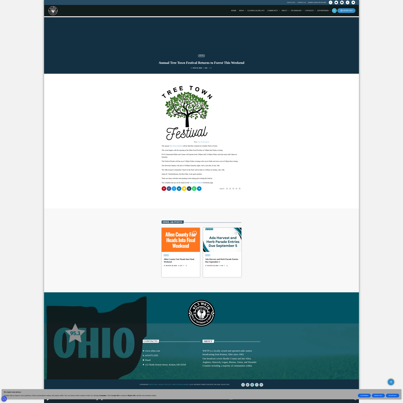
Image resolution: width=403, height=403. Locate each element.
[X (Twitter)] (330, 2)
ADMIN (186, 384)
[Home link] (53, 10)
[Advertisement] (201, 37)
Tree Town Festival (203, 142)
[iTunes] (336, 2)
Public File (163, 384)
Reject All (378, 395)
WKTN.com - (153, 384)
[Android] (353, 2)
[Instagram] (342, 2)
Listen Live (346, 10)
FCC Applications (176, 384)
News (201, 56)
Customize (364, 395)
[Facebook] (347, 2)
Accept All (392, 395)
